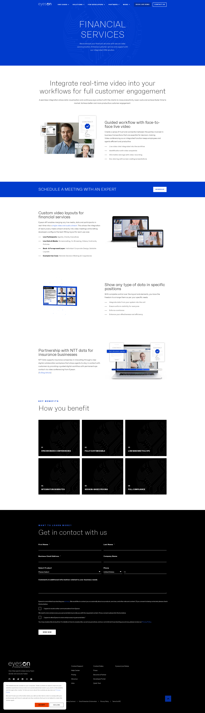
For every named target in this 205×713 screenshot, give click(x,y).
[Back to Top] (168, 699)
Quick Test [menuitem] (97, 683)
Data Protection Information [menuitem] (88, 701)
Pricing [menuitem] (73, 675)
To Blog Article (45, 373)
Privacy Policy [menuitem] (104, 701)
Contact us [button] (159, 4)
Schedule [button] (159, 189)
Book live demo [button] (142, 4)
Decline (56, 705)
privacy (67, 601)
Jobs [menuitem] (73, 683)
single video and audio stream (64, 225)
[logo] (19, 665)
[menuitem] (81, 663)
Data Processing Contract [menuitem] (67, 701)
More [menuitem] (125, 4)
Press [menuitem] (95, 670)
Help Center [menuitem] (75, 670)
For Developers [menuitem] (95, 4)
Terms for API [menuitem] (116, 701)
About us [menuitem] (74, 679)
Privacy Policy (146, 622)
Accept (42, 705)
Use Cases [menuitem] (62, 4)
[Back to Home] (44, 4)
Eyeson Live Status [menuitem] (122, 666)
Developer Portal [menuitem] (99, 679)
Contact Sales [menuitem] (98, 666)
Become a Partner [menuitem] (99, 675)
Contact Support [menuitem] (77, 666)
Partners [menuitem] (113, 4)
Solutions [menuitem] (78, 4)
